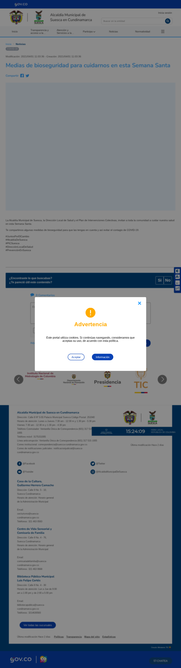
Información (102, 357)
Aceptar (76, 357)
